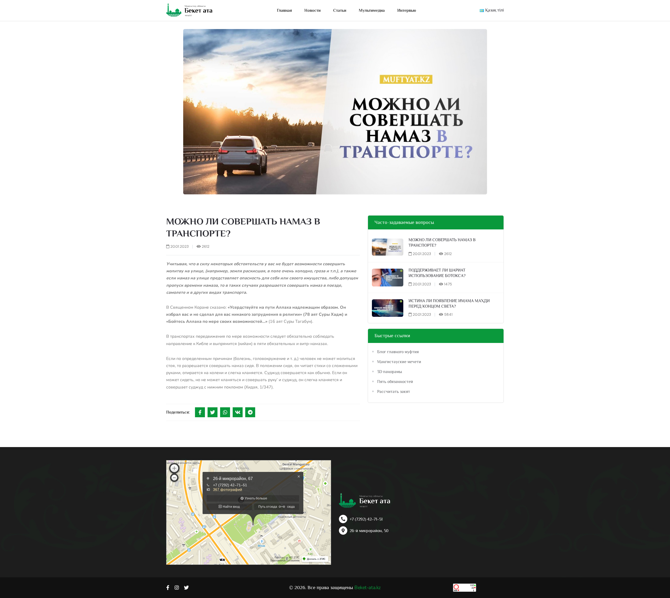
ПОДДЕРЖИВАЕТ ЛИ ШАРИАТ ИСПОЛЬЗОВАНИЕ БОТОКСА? (437, 273)
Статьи (339, 10)
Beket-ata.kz (367, 587)
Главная (284, 10)
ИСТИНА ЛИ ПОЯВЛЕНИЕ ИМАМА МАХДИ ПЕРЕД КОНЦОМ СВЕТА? (449, 303)
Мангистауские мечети (399, 361)
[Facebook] (200, 412)
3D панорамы (389, 371)
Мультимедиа (372, 10)
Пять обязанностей (395, 381)
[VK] (238, 412)
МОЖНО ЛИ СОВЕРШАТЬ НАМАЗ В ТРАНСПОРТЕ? (442, 243)
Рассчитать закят (393, 391)
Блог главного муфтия (398, 351)
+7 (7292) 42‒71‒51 (366, 519)
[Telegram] (250, 412)
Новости (312, 10)
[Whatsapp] (225, 412)
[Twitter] (212, 412)
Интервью (406, 10)
